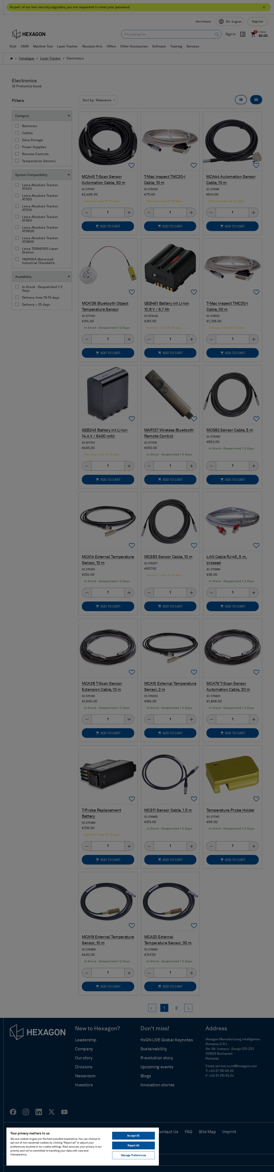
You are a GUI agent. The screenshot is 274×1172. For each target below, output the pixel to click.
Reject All (133, 1145)
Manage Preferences (133, 1155)
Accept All (133, 1135)
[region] (82, 1146)
